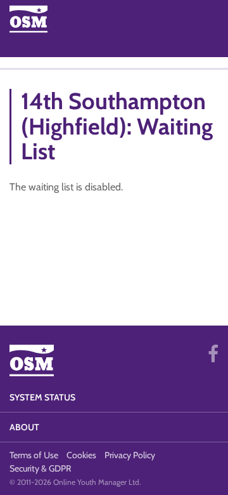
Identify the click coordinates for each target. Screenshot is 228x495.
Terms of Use (34, 455)
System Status (42, 397)
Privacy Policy (129, 455)
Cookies (81, 455)
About (24, 427)
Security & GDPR (40, 468)
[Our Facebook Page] (213, 354)
